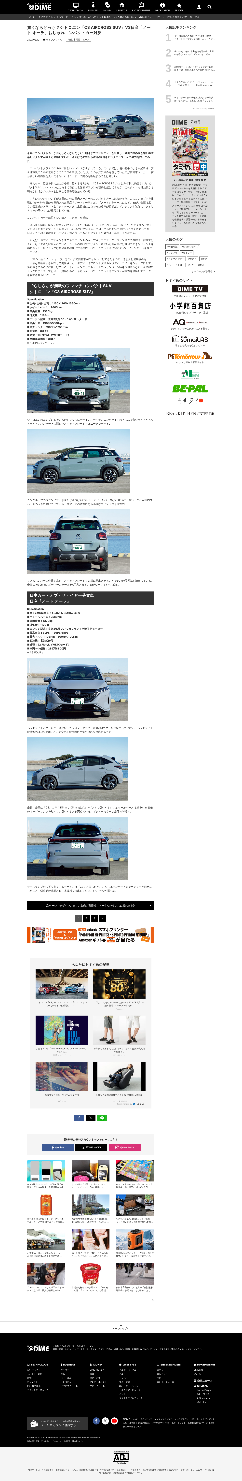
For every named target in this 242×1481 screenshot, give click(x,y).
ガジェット (32, 1381)
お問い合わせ (196, 1419)
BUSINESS (69, 1364)
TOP (29, 16)
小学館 (132, 1423)
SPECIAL (202, 1385)
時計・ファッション (128, 1386)
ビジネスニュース (69, 1386)
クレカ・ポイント (98, 1381)
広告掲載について (196, 1423)
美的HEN (201, 1402)
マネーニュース (97, 1386)
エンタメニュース (165, 1381)
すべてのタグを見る (202, 271)
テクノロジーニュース (38, 1390)
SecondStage (204, 1390)
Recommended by (125, 1104)
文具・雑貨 (124, 1381)
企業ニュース (204, 1380)
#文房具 (192, 258)
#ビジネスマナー (175, 258)
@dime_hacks (127, 1147)
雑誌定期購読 (144, 1423)
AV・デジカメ (34, 1369)
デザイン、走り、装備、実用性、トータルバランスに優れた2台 (90, 905)
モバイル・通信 (34, 1373)
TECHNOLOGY (39, 1364)
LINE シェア (102, 1118)
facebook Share (79, 1118)
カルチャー (162, 1373)
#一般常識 (172, 246)
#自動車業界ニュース (78, 39)
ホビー (160, 1378)
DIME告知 (198, 1369)
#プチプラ (172, 252)
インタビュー (67, 1381)
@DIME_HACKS (93, 1147)
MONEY (98, 1364)
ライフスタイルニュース (131, 1398)
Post (90, 1118)
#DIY (191, 264)
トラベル (123, 1378)
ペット (122, 1394)
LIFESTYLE (129, 1364)
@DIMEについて (130, 1419)
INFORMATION (206, 1364)
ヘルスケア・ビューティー (132, 1390)
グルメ (122, 1373)
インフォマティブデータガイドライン (171, 1419)
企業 (63, 1373)
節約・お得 (95, 1378)
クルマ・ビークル (66, 16)
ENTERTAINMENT (171, 1364)
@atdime (59, 1147)
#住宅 (201, 264)
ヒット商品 (66, 1378)
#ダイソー (186, 252)
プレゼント (199, 1373)
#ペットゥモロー (175, 264)
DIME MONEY (97, 1369)
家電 (29, 1378)
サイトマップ (146, 1419)
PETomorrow (203, 1398)
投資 (92, 1373)
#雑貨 (204, 258)
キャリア (65, 1369)
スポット (161, 1369)
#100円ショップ (190, 246)
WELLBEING (203, 1394)
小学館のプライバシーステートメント (169, 1423)
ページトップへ (121, 1328)
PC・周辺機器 (34, 1386)
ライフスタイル (44, 16)
